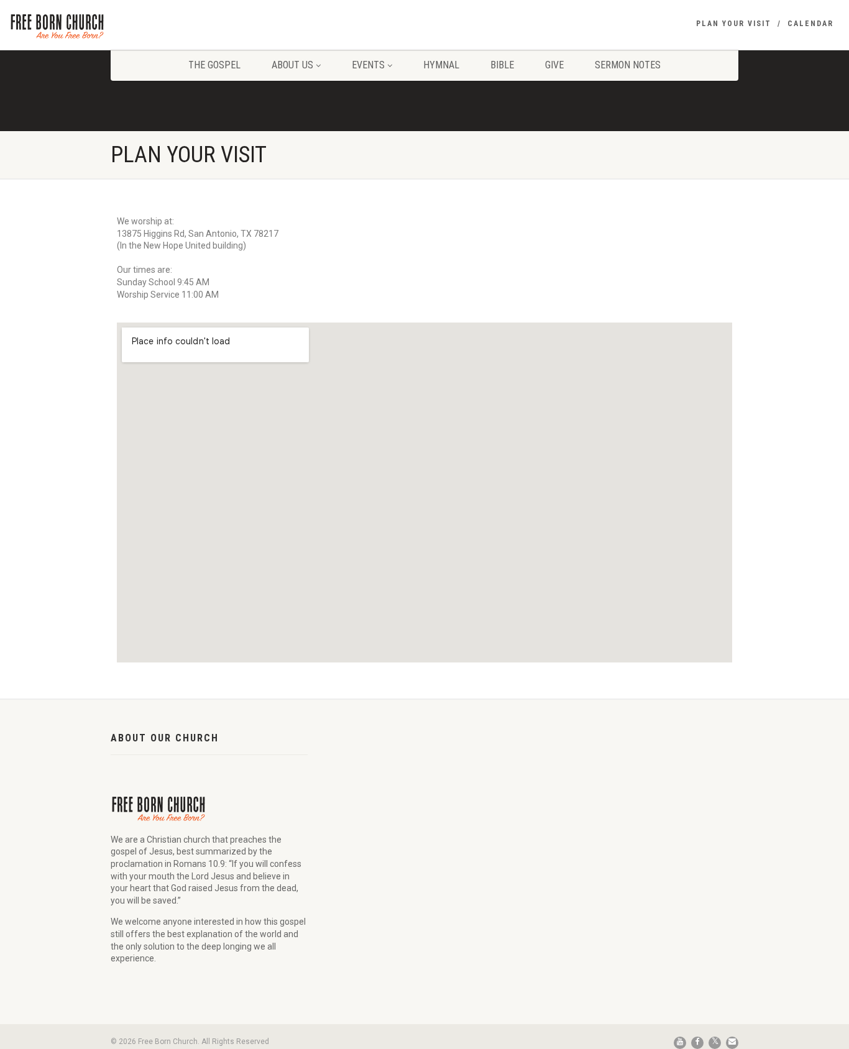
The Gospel (214, 65)
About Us (292, 65)
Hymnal (441, 65)
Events (368, 65)
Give (554, 65)
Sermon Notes (628, 65)
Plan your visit (733, 23)
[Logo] (141, 25)
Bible (502, 65)
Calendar (810, 23)
